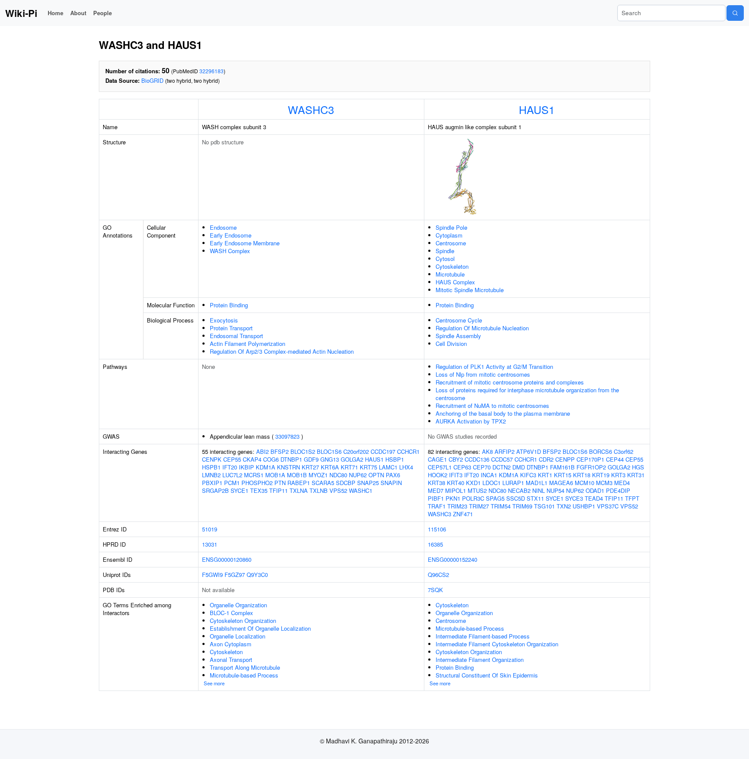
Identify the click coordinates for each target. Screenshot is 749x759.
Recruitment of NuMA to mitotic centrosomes (492, 405)
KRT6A (330, 467)
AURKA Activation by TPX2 (471, 421)
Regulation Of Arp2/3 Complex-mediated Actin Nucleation (282, 351)
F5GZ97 (235, 574)
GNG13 (329, 459)
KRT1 (545, 475)
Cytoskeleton (452, 266)
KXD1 (473, 483)
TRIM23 (457, 506)
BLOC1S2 (302, 451)
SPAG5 (495, 498)
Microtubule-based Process (244, 675)
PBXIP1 (212, 483)
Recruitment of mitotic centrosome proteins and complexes (510, 382)
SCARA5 (323, 483)
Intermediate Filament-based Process (483, 636)
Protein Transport (231, 328)
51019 (209, 529)
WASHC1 (360, 490)
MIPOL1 (455, 490)
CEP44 (615, 459)
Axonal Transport (231, 659)
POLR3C (473, 498)
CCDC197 (383, 451)
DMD (518, 467)
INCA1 (489, 475)
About (78, 13)
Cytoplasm (449, 235)
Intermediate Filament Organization (480, 659)
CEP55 (232, 459)
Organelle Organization (238, 605)
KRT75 (368, 467)
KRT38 (436, 483)
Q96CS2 (438, 574)
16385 (435, 544)
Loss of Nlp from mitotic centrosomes (483, 374)
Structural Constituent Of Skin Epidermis (487, 675)
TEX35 (258, 490)
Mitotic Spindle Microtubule (470, 290)
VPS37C (608, 506)
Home (55, 13)
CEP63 (462, 467)
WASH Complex (230, 251)
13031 (209, 544)
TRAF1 (437, 506)
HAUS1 (537, 109)
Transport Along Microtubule (245, 667)
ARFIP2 (505, 451)
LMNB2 (211, 475)
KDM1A (265, 467)
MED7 (435, 490)
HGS (638, 467)
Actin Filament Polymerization (247, 343)
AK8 (487, 451)
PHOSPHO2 (257, 483)
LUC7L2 (232, 475)
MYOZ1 (318, 475)
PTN (280, 483)
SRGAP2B (215, 490)
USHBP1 (584, 506)
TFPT (632, 498)
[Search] (735, 13)
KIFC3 (528, 475)
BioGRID (152, 80)
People (102, 13)
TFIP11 (278, 490)
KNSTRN (288, 467)
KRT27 (310, 467)
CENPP (565, 459)
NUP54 (555, 490)
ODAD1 (595, 490)
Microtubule (450, 274)
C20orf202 (356, 451)
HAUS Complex (455, 282)
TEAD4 (594, 498)
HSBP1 (394, 459)
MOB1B (297, 475)
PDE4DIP (618, 490)
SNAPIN (391, 483)
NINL (538, 490)
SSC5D (515, 498)
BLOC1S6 (329, 451)
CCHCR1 (408, 451)
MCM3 (604, 483)
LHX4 (406, 467)
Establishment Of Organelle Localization (260, 628)
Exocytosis (224, 320)
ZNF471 (463, 514)
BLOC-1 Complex (231, 613)
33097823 (287, 436)
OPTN (376, 475)
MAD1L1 (536, 483)
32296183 (211, 71)
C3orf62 (623, 451)
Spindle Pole (451, 227)
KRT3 (618, 475)
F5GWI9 (212, 574)
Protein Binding (229, 305)
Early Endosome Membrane (245, 243)
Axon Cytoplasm (230, 644)
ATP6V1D (528, 451)
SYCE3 (574, 498)
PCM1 (232, 483)
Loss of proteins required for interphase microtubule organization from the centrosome (527, 394)
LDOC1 (491, 483)
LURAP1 (513, 483)
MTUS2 (477, 490)
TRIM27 (479, 506)
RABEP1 (298, 483)
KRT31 (636, 475)
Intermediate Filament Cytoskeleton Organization (497, 644)
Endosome (223, 227)
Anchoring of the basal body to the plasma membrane (503, 413)
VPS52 (338, 490)
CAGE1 (437, 459)
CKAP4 (252, 459)
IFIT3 (455, 475)
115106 (437, 529)
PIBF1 (436, 498)
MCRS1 (254, 475)
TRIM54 (501, 506)
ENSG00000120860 (226, 559)
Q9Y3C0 (257, 574)
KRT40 (455, 483)
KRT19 (600, 475)
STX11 (535, 498)
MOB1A (275, 475)
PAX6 (393, 475)
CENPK (211, 459)
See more (214, 683)
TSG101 (544, 506)
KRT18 (581, 475)
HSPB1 (211, 467)
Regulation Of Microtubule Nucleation (482, 328)
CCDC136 (477, 459)
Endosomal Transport (236, 336)
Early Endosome (230, 235)
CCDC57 (502, 459)
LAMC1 (388, 467)
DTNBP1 (291, 459)
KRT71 (349, 467)
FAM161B (562, 467)
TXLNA (299, 490)
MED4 (622, 483)
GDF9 (311, 459)
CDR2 (546, 459)
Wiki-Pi (21, 13)
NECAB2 (519, 490)
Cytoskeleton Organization (243, 620)
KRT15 (562, 475)
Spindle (445, 251)
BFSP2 (279, 451)
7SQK (435, 590)
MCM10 (584, 483)
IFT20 (229, 467)
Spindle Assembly (458, 336)
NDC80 (338, 475)
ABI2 (262, 451)
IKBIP (246, 467)
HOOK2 (437, 475)
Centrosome (451, 243)
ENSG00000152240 (452, 559)
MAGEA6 (561, 483)
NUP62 (358, 475)
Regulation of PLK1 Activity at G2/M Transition (494, 366)
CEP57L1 (440, 467)
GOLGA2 (352, 459)
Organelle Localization (237, 636)
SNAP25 (368, 483)
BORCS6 (600, 451)
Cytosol (445, 258)
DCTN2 (501, 467)
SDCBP (345, 483)
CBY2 (456, 459)
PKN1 (453, 498)
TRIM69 (522, 506)
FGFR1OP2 (591, 467)
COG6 (271, 459)
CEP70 (482, 467)
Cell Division (451, 343)
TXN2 (564, 506)
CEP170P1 (590, 459)
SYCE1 (239, 490)
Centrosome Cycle (459, 320)
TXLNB (318, 490)
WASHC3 (311, 109)
